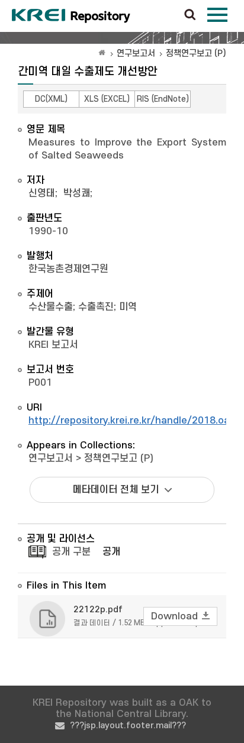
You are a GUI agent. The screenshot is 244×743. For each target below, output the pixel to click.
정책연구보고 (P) (196, 54)
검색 (190, 15)
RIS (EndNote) (163, 99)
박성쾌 (76, 193)
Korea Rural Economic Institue (71, 16)
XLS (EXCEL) (107, 99)
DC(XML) (51, 99)
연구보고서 (136, 54)
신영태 (41, 193)
